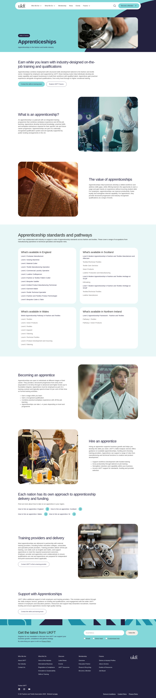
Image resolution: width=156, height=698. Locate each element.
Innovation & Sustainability (46, 671)
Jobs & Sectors (104, 664)
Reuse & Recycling (85, 667)
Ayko (56, 694)
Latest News (62, 660)
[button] (36, 5)
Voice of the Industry (44, 660)
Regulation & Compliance (46, 667)
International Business (45, 664)
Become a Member (85, 671)
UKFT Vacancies (63, 667)
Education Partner (84, 664)
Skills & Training (43, 674)
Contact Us (21, 667)
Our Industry (22, 664)
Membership (62, 5)
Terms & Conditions (109, 694)
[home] (22, 6)
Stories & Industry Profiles (107, 660)
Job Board (102, 671)
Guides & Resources (105, 667)
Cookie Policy (122, 694)
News (71, 5)
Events (78, 5)
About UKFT (22, 660)
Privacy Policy (46, 641)
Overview (82, 660)
